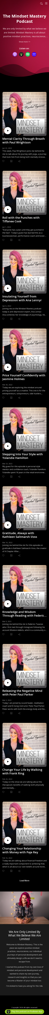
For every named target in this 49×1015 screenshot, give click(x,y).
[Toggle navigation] (46, 3)
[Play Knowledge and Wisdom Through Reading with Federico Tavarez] (7, 603)
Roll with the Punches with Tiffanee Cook (21, 219)
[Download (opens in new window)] (11, 161)
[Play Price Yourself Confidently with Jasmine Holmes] (7, 367)
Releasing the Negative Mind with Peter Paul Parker (22, 692)
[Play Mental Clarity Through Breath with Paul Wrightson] (7, 130)
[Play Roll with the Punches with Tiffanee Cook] (7, 209)
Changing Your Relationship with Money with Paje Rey (21, 850)
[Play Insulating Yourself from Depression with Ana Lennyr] (7, 288)
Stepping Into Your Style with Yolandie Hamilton (22, 456)
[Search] (41, 3)
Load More (24, 880)
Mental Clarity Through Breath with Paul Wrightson (23, 140)
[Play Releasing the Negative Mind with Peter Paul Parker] (7, 682)
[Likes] (3, 161)
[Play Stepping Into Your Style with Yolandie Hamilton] (7, 446)
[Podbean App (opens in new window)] (21, 54)
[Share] (19, 161)
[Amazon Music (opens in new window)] (34, 54)
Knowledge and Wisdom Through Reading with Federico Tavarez (24, 613)
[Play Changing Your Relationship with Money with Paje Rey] (7, 840)
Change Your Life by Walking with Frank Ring (22, 771)
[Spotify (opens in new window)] (27, 54)
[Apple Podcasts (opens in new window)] (15, 54)
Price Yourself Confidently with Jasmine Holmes (23, 377)
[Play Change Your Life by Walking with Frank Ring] (7, 761)
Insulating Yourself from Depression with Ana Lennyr (22, 298)
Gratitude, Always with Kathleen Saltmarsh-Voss (19, 535)
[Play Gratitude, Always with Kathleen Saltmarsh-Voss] (7, 525)
